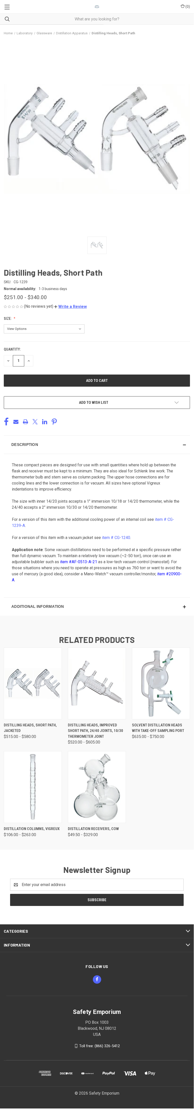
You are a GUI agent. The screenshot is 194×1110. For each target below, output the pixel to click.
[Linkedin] (44, 422)
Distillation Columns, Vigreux (32, 829)
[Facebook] (6, 422)
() (187, 7)
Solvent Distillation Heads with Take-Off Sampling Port (158, 728)
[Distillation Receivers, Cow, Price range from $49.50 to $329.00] (97, 787)
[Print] (25, 422)
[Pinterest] (54, 422)
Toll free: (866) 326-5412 (99, 1045)
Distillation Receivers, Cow (93, 829)
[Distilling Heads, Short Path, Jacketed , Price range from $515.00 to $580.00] (33, 683)
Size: (8, 319)
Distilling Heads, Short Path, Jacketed (30, 728)
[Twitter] (35, 422)
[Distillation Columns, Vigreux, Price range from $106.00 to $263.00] (33, 787)
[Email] (15, 422)
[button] (70, 306)
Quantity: (12, 349)
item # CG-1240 (116, 537)
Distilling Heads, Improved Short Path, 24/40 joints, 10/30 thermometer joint (95, 731)
